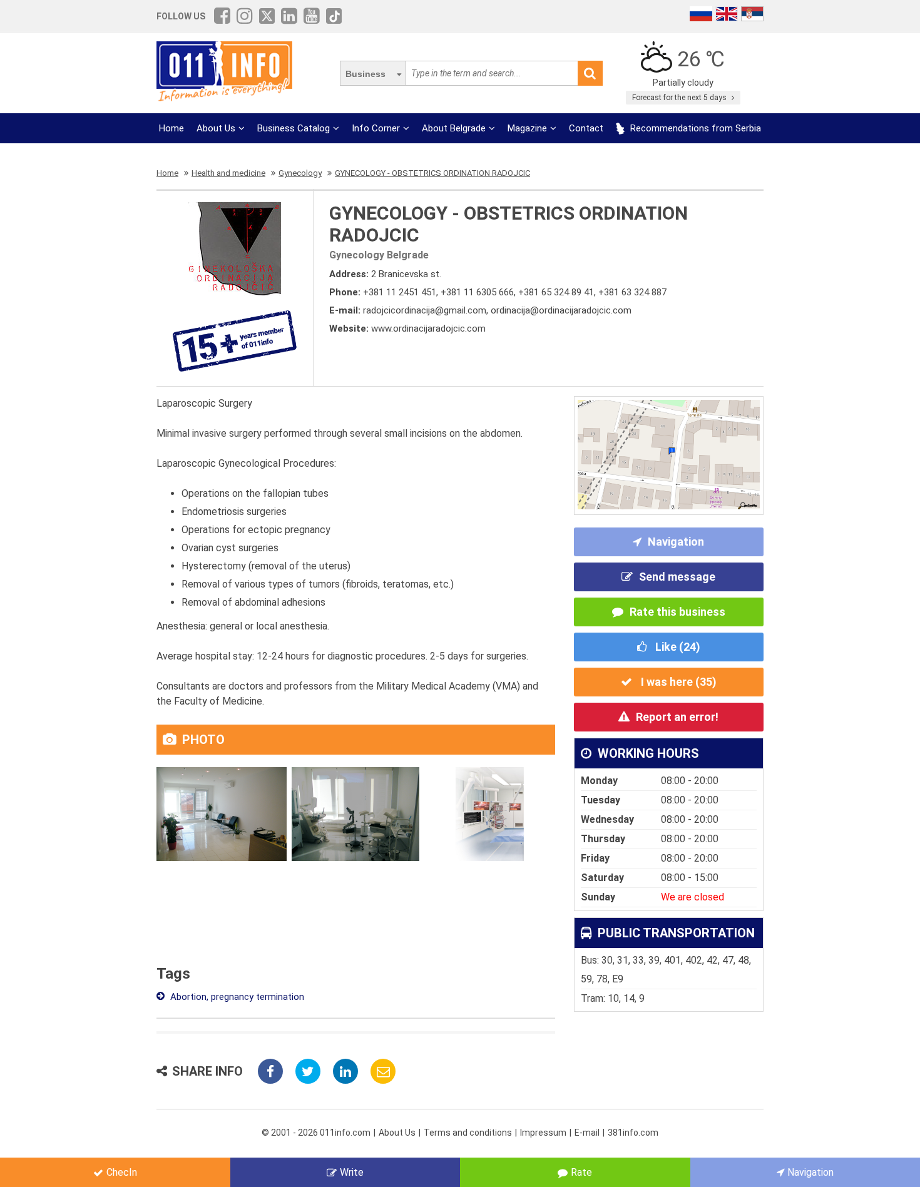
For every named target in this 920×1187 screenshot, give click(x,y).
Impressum (543, 1133)
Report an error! (677, 716)
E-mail (587, 1133)
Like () (676, 646)
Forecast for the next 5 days (680, 97)
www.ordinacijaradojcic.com (428, 328)
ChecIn (121, 1172)
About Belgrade (454, 128)
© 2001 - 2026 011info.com (316, 1133)
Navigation (676, 541)
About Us (216, 128)
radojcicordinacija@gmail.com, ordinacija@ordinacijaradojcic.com (497, 310)
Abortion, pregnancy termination (236, 996)
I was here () (677, 681)
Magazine (527, 128)
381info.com (633, 1133)
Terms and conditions (468, 1133)
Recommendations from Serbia (694, 128)
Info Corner (376, 128)
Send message (677, 576)
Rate (581, 1172)
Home (171, 128)
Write (352, 1172)
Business (365, 74)
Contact (586, 128)
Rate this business (677, 611)
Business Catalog (293, 128)
